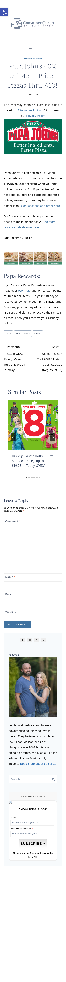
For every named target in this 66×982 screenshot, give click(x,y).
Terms (31, 796)
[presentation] (33, 425)
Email (10, 594)
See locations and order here (40, 205)
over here (24, 290)
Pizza (37, 333)
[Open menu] (30, 47)
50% (8, 333)
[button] (4, 12)
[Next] (52, 437)
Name (10, 577)
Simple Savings (33, 59)
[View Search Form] (37, 48)
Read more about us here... (38, 763)
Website (10, 611)
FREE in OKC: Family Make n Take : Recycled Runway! (14, 359)
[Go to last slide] (13, 437)
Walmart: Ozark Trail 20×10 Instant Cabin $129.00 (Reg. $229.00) (49, 359)
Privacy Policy (35, 115)
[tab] (26, 477)
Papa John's (23, 333)
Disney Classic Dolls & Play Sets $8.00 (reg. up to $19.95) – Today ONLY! (32, 461)
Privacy (41, 796)
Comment (12, 521)
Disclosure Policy (30, 110)
